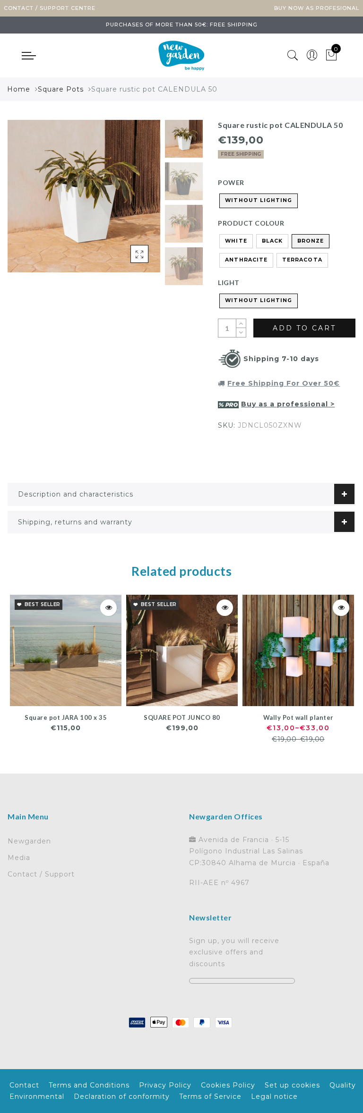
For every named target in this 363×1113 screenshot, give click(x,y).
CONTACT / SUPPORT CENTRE (49, 8)
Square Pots (61, 89)
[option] (84, 196)
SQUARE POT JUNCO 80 (182, 717)
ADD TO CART (304, 328)
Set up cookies (292, 1085)
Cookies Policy (228, 1085)
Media (19, 857)
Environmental (36, 1096)
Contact (24, 1085)
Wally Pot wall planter (298, 717)
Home (18, 89)
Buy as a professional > (288, 404)
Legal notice (274, 1096)
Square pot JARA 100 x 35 (66, 717)
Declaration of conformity (122, 1096)
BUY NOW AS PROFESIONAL (316, 8)
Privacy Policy (165, 1085)
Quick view (108, 607)
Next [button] (131, 201)
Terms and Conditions (89, 1085)
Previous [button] (25, 201)
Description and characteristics (75, 494)
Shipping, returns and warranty (75, 522)
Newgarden (29, 841)
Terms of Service (210, 1096)
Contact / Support (41, 874)
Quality (342, 1085)
